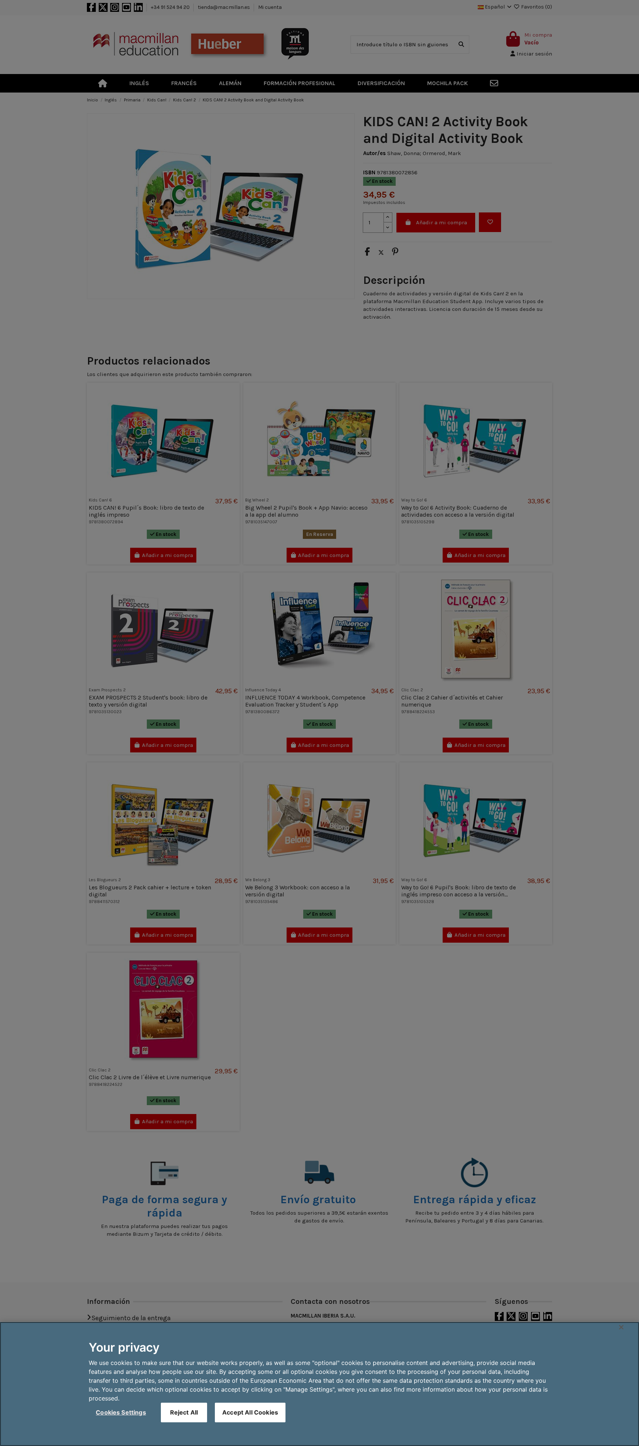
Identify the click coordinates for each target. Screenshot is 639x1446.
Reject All (184, 1412)
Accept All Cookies (250, 1412)
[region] (319, 1384)
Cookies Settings (121, 1412)
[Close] (621, 1327)
